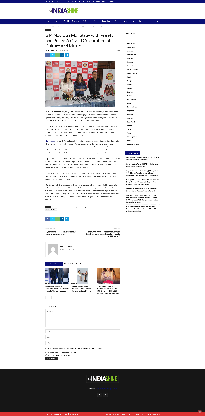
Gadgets (130, 81)
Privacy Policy (96, 1)
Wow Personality (133, 144)
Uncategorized (132, 137)
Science (130, 118)
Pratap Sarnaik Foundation (109, 207)
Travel (129, 133)
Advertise (73, 1)
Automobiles (131, 54)
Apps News (131, 47)
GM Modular (50, 141)
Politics (129, 103)
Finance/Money (132, 73)
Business (75, 21)
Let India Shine (52, 50)
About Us (66, 1)
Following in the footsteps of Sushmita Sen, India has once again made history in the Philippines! (103, 234)
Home (49, 21)
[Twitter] (158, 1)
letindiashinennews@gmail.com (106, 389)
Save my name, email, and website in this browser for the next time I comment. (75, 348)
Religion (130, 114)
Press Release (132, 107)
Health (129, 88)
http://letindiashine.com (67, 249)
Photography (131, 99)
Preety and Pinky (51, 209)
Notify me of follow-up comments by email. (62, 352)
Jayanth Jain (75, 207)
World (66, 21)
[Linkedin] (62, 55)
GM (53, 207)
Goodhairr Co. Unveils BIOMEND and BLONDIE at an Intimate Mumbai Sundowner (57, 288)
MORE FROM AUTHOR (72, 264)
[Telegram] (67, 55)
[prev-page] (46, 297)
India (57, 21)
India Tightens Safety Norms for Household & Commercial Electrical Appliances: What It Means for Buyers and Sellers (142, 209)
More (140, 21)
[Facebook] (154, 1)
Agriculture (131, 43)
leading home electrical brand (90, 207)
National (130, 96)
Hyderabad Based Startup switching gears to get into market (60, 233)
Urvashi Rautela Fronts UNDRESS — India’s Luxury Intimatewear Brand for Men (81, 288)
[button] (157, 21)
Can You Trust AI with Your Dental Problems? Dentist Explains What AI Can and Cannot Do (141, 190)
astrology (130, 51)
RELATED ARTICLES (54, 264)
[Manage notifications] (200, 411)
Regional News (132, 111)
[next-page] (50, 297)
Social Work (131, 122)
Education (106, 21)
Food (129, 77)
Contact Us (81, 1)
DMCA (88, 1)
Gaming (129, 84)
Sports (117, 21)
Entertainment (129, 21)
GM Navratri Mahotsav (62, 207)
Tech (95, 21)
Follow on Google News (108, 1)
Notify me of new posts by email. (59, 355)
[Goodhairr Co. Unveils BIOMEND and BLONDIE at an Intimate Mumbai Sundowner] (57, 276)
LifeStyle (85, 21)
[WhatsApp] (57, 55)
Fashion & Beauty (102, 283)
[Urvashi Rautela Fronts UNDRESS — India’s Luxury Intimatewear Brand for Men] (82, 276)
